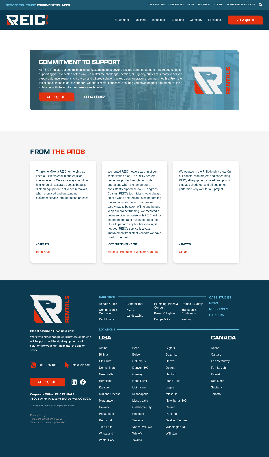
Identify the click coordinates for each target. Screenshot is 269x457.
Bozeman (172, 354)
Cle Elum (105, 361)
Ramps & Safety (192, 303)
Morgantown (107, 400)
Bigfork (170, 348)
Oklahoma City (142, 407)
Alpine (103, 348)
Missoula (172, 394)
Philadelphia (107, 413)
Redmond (105, 420)
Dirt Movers (106, 319)
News (213, 303)
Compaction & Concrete (108, 311)
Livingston (139, 387)
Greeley (137, 374)
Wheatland (106, 433)
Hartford (171, 374)
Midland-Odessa (109, 394)
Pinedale (138, 413)
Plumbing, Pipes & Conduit (166, 305)
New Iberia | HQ (176, 400)
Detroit (170, 367)
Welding (187, 319)
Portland (171, 413)
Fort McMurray (220, 361)
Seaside (137, 420)
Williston (171, 433)
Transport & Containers (189, 311)
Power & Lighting (165, 313)
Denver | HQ (140, 367)
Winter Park (106, 440)
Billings (104, 354)
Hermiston (105, 380)
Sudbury (216, 387)
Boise (136, 354)
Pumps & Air (162, 319)
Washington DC (176, 426)
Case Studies (220, 297)
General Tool (134, 303)
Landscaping (134, 315)
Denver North (107, 367)
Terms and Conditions (46, 419)
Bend (135, 348)
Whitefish (138, 433)
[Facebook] (83, 382)
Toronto (216, 394)
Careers (216, 315)
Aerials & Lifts (108, 303)
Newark (104, 407)
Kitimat (215, 374)
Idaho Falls (173, 380)
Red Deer (217, 380)
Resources (218, 309)
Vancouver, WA (142, 426)
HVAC (130, 309)
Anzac (215, 348)
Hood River (139, 380)
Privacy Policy (38, 415)
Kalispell (104, 387)
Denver (170, 361)
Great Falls (106, 374)
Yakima (137, 440)
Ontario (170, 407)
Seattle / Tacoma (176, 420)
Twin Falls (105, 426)
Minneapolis (140, 394)
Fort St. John (219, 367)
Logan (170, 387)
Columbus (139, 361)
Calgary (216, 354)
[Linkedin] (74, 382)
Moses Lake (140, 400)
